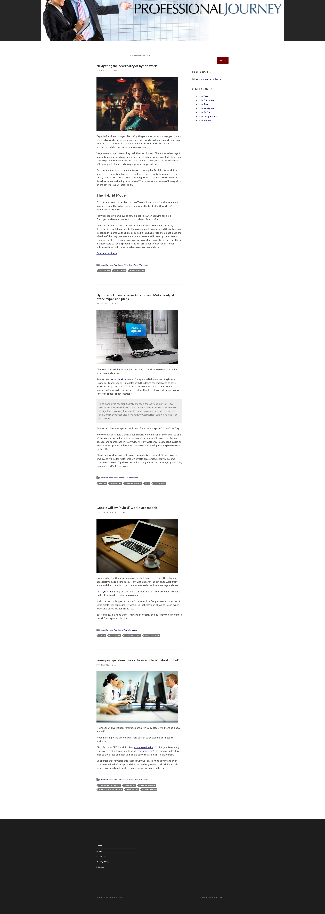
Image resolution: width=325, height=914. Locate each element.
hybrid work (104, 271)
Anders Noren (216, 897)
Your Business (107, 265)
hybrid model (109, 591)
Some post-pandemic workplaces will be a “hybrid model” (137, 660)
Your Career (119, 265)
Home (99, 845)
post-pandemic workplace (110, 789)
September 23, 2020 (106, 512)
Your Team (129, 265)
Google (102, 636)
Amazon (102, 483)
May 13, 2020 (102, 665)
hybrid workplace (133, 483)
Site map (100, 867)
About (99, 851)
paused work (116, 379)
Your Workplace (141, 265)
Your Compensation (208, 116)
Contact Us (101, 856)
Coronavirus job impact (109, 785)
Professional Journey (113, 897)
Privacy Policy (102, 861)
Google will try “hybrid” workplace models (127, 508)
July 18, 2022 (102, 304)
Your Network (206, 120)
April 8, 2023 (103, 71)
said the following (143, 747)
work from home (137, 271)
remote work (120, 271)
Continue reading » (106, 253)
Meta (147, 483)
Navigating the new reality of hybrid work (126, 66)
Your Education (206, 100)
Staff (116, 71)
